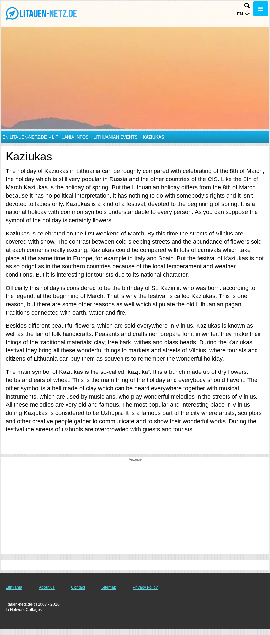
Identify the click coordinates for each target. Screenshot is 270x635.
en (240, 13)
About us (47, 587)
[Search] (247, 5)
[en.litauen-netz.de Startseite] (46, 13)
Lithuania (14, 587)
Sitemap (108, 587)
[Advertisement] (135, 508)
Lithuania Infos (70, 137)
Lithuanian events (116, 137)
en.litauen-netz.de (24, 137)
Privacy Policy (145, 587)
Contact (78, 587)
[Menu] (260, 8)
